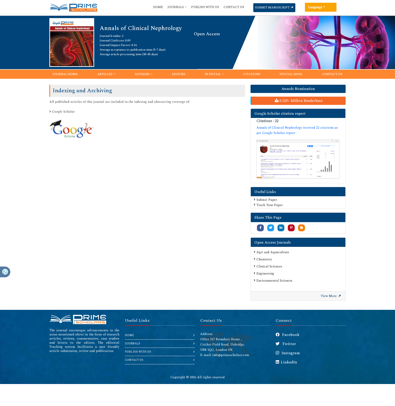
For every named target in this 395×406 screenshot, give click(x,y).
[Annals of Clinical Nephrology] (71, 42)
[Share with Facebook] (260, 227)
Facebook (290, 335)
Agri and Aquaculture (272, 252)
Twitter (288, 344)
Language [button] (315, 7)
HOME (129, 335)
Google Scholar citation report (279, 113)
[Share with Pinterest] (291, 227)
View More (329, 296)
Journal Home (65, 74)
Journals (176, 7)
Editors (178, 74)
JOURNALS (132, 343)
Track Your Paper (269, 205)
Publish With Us (205, 7)
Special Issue (291, 74)
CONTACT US (134, 360)
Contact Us (234, 7)
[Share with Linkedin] (281, 227)
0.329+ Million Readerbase (300, 101)
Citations (251, 74)
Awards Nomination (298, 89)
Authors (142, 74)
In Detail (213, 74)
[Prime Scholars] (73, 7)
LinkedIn (289, 362)
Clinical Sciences (269, 266)
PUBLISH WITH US (138, 352)
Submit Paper (266, 199)
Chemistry (264, 259)
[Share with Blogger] (301, 227)
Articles (105, 74)
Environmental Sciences (274, 280)
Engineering (265, 273)
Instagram (290, 353)
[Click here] (298, 158)
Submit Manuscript (272, 7)
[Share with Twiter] (270, 227)
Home (158, 7)
